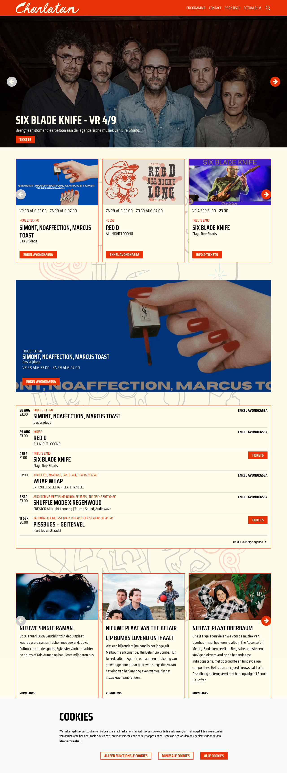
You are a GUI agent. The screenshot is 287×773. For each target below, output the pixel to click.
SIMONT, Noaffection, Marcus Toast (55, 231)
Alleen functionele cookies (126, 756)
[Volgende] (275, 82)
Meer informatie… (70, 741)
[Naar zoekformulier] (268, 7)
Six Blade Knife (211, 228)
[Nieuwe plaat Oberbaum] (230, 597)
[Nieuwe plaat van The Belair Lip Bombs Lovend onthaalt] (143, 597)
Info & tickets (207, 254)
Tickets (25, 139)
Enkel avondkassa (38, 254)
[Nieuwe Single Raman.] (57, 597)
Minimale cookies (176, 756)
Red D (112, 228)
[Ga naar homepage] (47, 7)
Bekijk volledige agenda (248, 542)
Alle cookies (214, 756)
